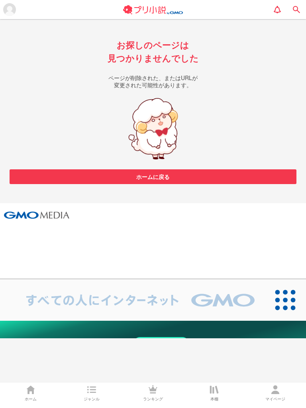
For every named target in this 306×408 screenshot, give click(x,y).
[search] (296, 9)
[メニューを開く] (9, 9)
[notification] (277, 9)
